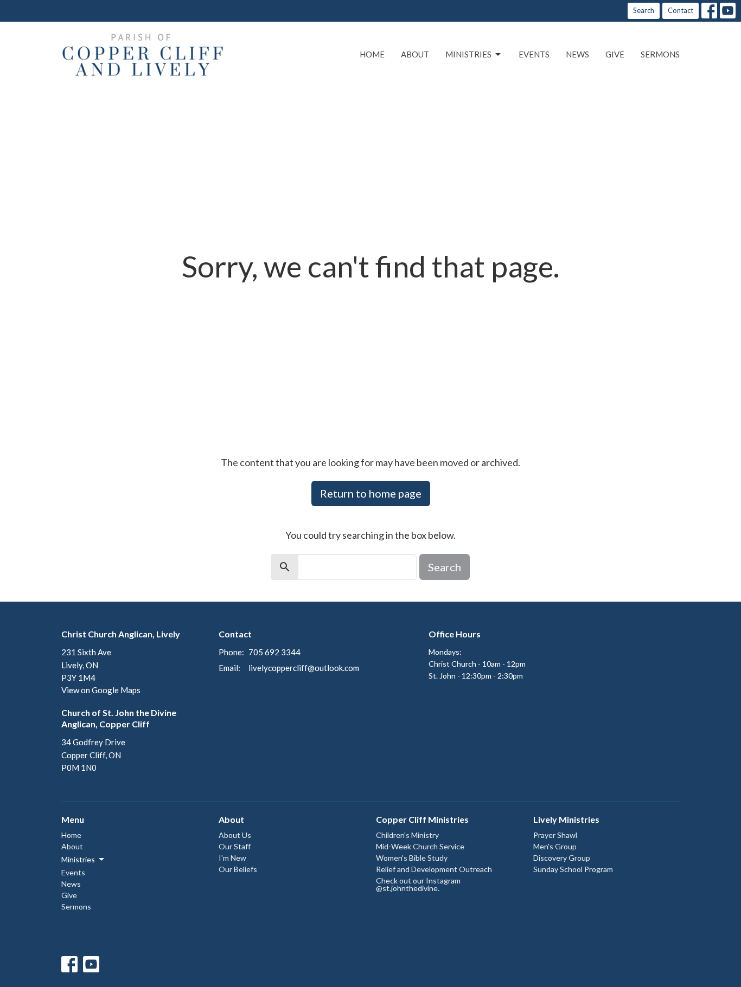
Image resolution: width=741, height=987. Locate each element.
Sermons (660, 54)
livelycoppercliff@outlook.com (303, 668)
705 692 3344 (274, 652)
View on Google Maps (100, 690)
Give (614, 54)
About (415, 54)
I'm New (232, 857)
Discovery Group (561, 857)
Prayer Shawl (555, 835)
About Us (235, 835)
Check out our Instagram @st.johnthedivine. (418, 884)
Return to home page (370, 493)
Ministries (468, 54)
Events (534, 54)
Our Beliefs (238, 869)
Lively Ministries (566, 819)
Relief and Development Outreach (434, 869)
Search (643, 10)
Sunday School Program (573, 869)
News (577, 54)
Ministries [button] (78, 859)
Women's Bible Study (412, 857)
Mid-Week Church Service (420, 846)
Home (372, 54)
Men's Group (555, 846)
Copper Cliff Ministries (422, 819)
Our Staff (235, 846)
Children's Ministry (407, 835)
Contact (680, 10)
